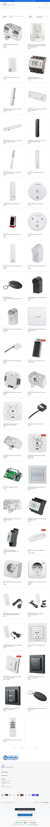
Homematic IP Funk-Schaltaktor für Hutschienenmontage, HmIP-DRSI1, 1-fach (11, 551)
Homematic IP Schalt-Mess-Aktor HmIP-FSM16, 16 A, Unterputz (12, 456)
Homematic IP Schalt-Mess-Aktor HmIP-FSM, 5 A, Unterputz (37, 393)
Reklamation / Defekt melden (25, 814)
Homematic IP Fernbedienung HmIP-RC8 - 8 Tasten (12, 739)
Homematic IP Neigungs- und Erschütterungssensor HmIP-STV (12, 266)
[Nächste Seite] (35, 747)
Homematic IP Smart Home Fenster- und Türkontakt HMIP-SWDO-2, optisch (12, 110)
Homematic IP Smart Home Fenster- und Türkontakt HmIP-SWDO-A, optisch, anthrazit (37, 141)
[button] (1, 4)
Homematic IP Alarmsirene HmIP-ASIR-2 (35, 234)
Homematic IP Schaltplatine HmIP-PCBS (10, 487)
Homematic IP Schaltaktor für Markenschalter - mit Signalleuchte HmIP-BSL (37, 488)
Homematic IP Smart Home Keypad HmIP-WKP (36, 360)
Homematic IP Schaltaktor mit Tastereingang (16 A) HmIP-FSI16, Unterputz (12, 519)
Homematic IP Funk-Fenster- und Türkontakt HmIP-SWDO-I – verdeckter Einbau (12, 173)
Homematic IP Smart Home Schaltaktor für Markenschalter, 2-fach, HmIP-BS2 (10, 424)
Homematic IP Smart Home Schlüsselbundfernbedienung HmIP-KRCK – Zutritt (12, 298)
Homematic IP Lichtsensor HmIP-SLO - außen (11, 77)
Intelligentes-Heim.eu (9, 802)
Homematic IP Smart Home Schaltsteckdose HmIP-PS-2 (12, 582)
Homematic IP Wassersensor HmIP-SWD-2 (35, 203)
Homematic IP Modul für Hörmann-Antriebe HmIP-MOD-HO (12, 361)
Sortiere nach (30, 17)
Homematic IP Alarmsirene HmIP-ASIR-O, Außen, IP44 (12, 235)
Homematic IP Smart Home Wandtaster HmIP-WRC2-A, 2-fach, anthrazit (36, 677)
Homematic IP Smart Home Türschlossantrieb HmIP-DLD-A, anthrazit (37, 298)
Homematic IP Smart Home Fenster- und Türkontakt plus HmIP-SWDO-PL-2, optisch (12, 141)
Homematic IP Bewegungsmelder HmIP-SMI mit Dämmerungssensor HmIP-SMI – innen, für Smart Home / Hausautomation (37, 45)
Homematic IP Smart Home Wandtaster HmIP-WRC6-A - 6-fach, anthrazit (11, 709)
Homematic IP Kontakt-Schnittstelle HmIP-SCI (11, 203)
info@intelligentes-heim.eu (7, 786)
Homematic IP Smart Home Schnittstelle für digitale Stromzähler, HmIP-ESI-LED (12, 646)
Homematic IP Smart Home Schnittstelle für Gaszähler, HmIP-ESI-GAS (35, 614)
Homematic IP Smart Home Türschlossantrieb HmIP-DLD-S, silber (12, 330)
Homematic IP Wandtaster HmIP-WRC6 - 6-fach (36, 645)
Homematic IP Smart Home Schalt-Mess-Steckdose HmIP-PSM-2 (37, 582)
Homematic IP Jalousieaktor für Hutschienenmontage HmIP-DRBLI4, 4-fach (36, 78)
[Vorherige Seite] (14, 747)
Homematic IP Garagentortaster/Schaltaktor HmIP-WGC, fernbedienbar (37, 330)
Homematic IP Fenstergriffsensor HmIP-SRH (36, 172)
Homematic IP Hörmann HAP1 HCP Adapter (35, 423)
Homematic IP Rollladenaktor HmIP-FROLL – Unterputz (11, 45)
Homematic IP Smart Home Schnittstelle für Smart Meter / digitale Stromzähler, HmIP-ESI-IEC (12, 614)
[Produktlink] (12, 36)
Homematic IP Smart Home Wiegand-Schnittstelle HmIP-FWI (12, 393)
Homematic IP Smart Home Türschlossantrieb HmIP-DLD (37, 266)
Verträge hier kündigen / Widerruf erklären (26, 809)
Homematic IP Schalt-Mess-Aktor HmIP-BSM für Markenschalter (36, 456)
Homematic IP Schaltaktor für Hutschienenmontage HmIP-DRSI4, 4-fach (37, 519)
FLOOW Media (46, 802)
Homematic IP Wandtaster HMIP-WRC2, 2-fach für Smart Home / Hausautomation (12, 677)
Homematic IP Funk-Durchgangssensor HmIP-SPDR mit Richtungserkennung (37, 110)
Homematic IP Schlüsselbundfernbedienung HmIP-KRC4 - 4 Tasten (37, 709)
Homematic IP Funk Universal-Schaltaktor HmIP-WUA (36, 551)
